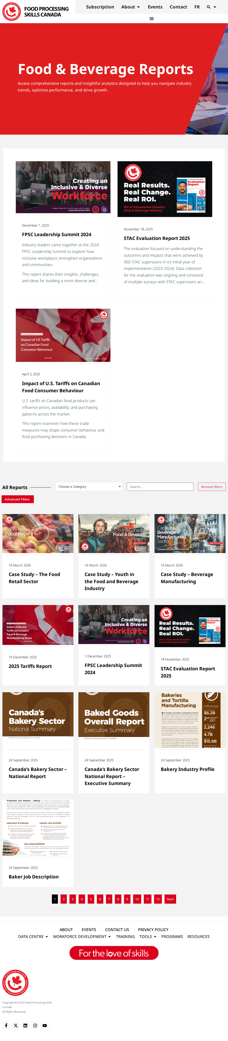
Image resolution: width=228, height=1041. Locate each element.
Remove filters (211, 487)
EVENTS (89, 929)
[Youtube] (45, 1025)
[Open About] (138, 7)
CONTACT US (117, 929)
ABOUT (66, 929)
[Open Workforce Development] (110, 936)
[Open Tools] (155, 936)
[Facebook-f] (6, 1025)
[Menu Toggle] (151, 18)
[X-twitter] (16, 1025)
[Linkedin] (25, 1025)
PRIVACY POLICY (153, 929)
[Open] (215, 7)
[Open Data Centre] (47, 936)
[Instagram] (35, 1025)
